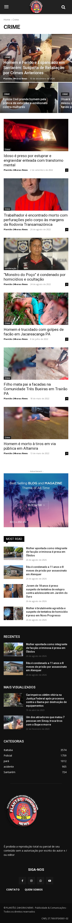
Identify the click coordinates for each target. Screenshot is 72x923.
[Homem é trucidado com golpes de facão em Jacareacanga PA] (36, 309)
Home (7, 19)
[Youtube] (49, 880)
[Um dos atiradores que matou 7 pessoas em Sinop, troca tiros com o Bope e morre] (13, 722)
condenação (10, 268)
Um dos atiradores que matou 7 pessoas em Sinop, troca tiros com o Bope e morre (45, 721)
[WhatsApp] (40, 880)
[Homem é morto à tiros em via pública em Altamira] (36, 423)
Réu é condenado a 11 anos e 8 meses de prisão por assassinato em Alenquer (46, 570)
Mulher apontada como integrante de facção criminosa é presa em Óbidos (46, 552)
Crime (7, 57)
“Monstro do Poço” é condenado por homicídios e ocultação (35, 277)
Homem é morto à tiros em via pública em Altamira (30, 446)
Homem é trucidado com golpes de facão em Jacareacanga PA (34, 331)
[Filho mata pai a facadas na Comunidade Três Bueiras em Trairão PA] (36, 363)
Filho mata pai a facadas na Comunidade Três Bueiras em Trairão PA (35, 389)
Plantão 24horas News (16, 170)
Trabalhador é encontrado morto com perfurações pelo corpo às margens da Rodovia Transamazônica (36, 220)
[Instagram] (31, 880)
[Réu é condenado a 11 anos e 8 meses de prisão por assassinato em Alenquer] (13, 572)
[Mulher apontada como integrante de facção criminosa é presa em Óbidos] (13, 553)
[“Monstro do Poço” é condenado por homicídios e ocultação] (36, 254)
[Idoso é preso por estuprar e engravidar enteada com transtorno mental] (36, 135)
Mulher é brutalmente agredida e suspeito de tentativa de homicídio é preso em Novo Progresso (47, 612)
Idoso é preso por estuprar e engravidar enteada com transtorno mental (33, 160)
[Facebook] (22, 880)
